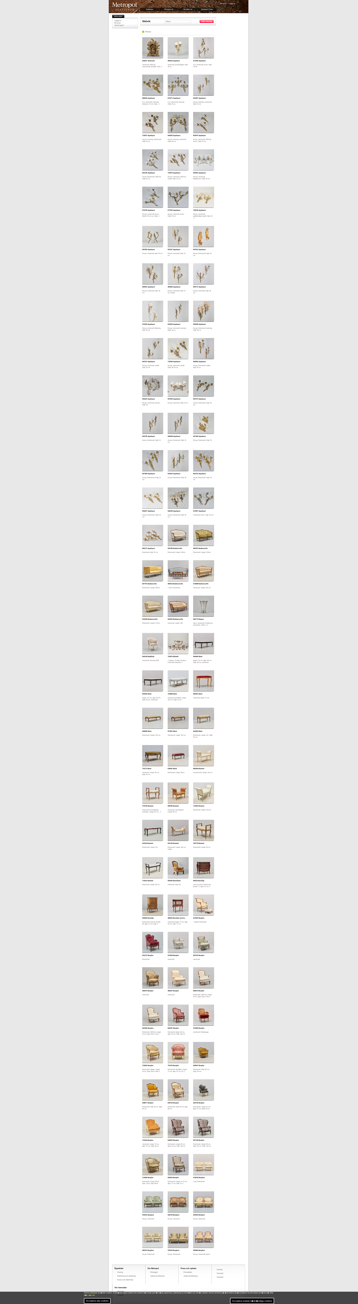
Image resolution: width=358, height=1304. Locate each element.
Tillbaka (148, 32)
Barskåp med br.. (176, 918)
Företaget (154, 1272)
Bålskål (173, 656)
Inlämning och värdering (126, 1276)
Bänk (197, 656)
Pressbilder (187, 1272)
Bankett (198, 768)
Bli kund (223, 4)
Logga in (232, 4)
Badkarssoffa (175, 584)
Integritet (120, 1291)
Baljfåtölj (148, 656)
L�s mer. (91, 1295)
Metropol (125, 6)
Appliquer (199, 61)
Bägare (198, 619)
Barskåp (198, 880)
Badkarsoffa (175, 548)
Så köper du (168, 9)
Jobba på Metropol (157, 1276)
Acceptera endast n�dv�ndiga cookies (252, 1301)
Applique (174, 61)
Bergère (198, 918)
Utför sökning (206, 21)
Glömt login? (119, 25)
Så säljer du (187, 9)
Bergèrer (199, 1177)
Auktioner (149, 9)
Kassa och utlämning (125, 1280)
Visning (120, 1272)
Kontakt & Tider (207, 9)
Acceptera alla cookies (97, 1301)
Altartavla (148, 61)
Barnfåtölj (174, 880)
